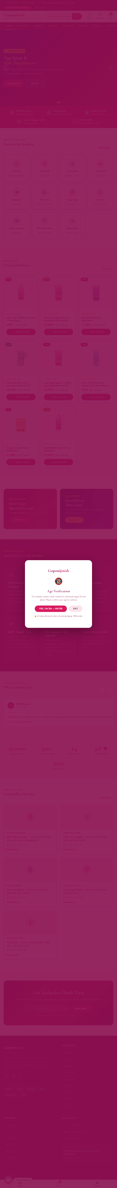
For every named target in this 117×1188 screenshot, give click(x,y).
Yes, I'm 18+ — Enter (50, 608)
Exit (75, 608)
